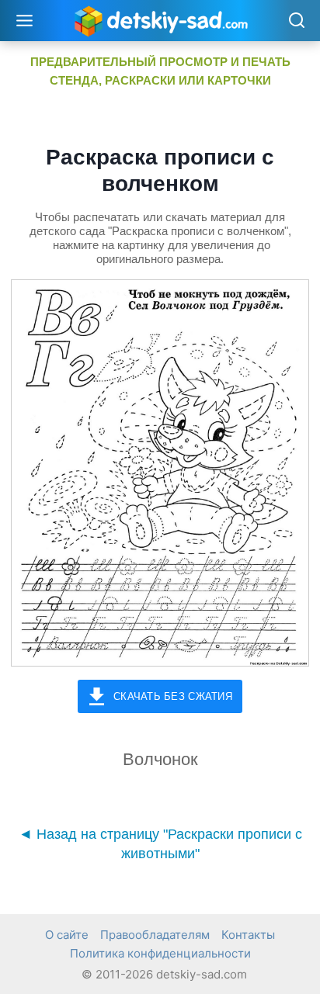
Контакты (248, 934)
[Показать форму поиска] (296, 21)
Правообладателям (155, 934)
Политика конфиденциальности (160, 953)
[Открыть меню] (24, 20)
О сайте (67, 934)
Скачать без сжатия (172, 696)
